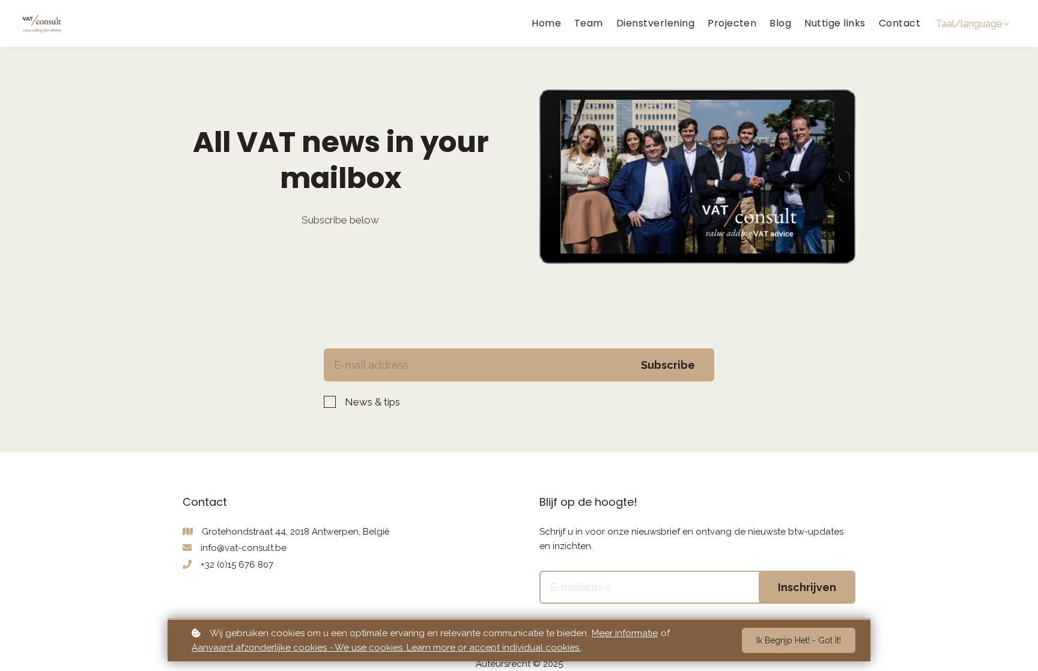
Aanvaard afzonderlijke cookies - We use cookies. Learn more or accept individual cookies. (386, 647)
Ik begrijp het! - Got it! (798, 640)
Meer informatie (625, 633)
